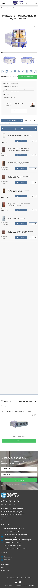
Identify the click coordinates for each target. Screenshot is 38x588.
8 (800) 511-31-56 (10, 501)
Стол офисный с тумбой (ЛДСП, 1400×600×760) (18, 300)
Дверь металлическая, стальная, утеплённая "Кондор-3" (19, 190)
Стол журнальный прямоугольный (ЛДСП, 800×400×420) (21, 259)
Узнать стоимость (27, 76)
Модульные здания (12, 537)
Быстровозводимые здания (15, 548)
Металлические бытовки (14, 528)
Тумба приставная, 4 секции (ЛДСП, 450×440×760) (19, 369)
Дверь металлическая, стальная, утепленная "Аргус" (19, 177)
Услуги (4, 553)
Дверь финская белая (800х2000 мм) (20, 136)
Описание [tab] (6, 123)
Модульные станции (12, 543)
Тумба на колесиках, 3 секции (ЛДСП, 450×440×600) (20, 355)
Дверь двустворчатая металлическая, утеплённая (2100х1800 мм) (21, 232)
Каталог (5, 524)
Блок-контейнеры (11, 531)
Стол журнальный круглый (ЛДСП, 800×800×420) (19, 245)
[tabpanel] (19, 259)
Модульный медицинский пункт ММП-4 (17, 411)
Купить (19, 440)
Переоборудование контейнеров (17, 540)
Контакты (5, 570)
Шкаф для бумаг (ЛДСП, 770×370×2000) (20, 383)
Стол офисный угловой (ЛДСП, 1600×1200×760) (18, 314)
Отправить (19, 480)
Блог (3, 567)
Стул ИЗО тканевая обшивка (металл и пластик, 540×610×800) (20, 328)
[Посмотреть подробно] (34, 27)
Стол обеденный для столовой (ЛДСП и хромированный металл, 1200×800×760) (21, 273)
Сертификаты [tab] (29, 120)
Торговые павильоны (12, 545)
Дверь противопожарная (16, 218)
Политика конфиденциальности (21, 578)
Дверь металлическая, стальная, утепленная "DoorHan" (19, 163)
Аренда (7, 560)
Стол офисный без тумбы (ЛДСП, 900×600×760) (18, 287)
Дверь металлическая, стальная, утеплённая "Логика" (19, 204)
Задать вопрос (19, 111)
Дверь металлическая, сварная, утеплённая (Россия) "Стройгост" (19, 149)
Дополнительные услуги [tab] (12, 120)
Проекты (5, 564)
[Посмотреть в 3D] (35, 415)
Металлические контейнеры (15, 534)
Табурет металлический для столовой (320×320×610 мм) (20, 342)
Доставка (8, 557)
